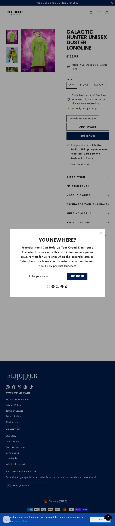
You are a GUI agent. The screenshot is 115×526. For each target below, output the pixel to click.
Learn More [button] (21, 521)
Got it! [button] (100, 519)
